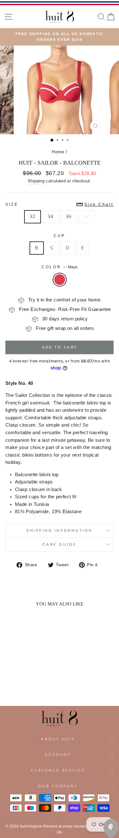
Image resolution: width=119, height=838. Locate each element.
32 (33, 216)
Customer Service (58, 770)
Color (59, 267)
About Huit (58, 739)
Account (58, 754)
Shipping (36, 181)
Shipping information (59, 530)
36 (69, 216)
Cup (59, 236)
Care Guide (59, 544)
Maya (59, 279)
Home (58, 151)
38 (86, 216)
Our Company (58, 786)
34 (51, 216)
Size (59, 204)
